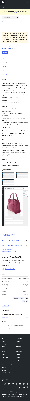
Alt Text (22, 298)
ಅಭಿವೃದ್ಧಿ (5, 70)
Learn (3, 351)
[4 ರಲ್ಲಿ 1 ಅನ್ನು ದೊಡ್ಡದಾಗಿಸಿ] (12, 174)
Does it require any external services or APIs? (9, 250)
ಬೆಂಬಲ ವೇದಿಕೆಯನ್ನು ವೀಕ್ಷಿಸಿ (8, 329)
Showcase (19, 338)
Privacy (4, 346)
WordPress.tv (6, 360)
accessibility (16, 298)
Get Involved (19, 351)
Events (18, 354)
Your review (5, 317)
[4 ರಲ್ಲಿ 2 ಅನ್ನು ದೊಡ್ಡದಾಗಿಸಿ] (26, 174)
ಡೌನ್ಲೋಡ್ (5, 52)
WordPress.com (7, 365)
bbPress (5, 370)
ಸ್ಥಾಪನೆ (4, 66)
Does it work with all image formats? (12, 245)
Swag (18, 360)
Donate (19, 357)
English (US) (25, 294)
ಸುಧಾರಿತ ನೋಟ (5, 306)
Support (4, 354)
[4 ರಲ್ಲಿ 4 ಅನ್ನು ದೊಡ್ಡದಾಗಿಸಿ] (26, 188)
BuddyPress (6, 373)
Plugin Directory (6, 7)
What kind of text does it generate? (12, 240)
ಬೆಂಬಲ (5, 74)
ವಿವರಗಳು (5, 58)
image (26, 298)
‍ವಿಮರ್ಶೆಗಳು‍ (6, 62)
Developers (5, 357)
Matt (4, 367)
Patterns (18, 346)
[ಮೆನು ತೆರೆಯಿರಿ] (27, 2)
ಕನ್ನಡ (6, 380)
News (3, 341)
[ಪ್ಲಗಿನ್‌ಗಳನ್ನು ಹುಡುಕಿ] (17, 17)
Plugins (18, 344)
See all (26, 317)
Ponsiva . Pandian (7, 48)
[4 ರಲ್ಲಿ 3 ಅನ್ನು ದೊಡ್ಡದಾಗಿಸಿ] (12, 181)
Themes (18, 341)
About (3, 338)
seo (27, 301)
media (23, 301)
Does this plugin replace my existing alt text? (8, 235)
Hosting (4, 344)
